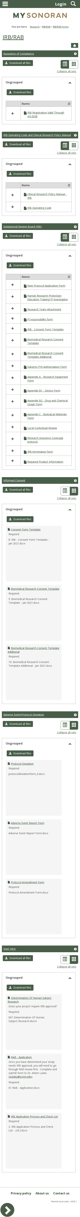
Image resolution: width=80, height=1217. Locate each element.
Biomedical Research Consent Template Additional (45, 355)
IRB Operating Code (39, 208)
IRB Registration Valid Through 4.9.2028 (45, 114)
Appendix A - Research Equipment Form (47, 378)
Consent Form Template (26, 529)
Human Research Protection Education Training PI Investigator (47, 297)
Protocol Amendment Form (27, 882)
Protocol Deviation (22, 763)
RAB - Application (21, 1057)
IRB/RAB (46, 26)
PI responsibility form (40, 319)
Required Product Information (45, 461)
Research (35, 26)
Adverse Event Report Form (27, 823)
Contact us (61, 1193)
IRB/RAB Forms (60, 26)
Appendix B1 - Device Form (43, 390)
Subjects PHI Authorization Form (47, 367)
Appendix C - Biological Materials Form (47, 416)
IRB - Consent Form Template (45, 329)
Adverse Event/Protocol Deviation (23, 714)
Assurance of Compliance (18, 53)
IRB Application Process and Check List (34, 1116)
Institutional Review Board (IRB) (22, 226)
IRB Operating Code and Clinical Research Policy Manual (37, 135)
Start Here (9, 949)
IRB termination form (40, 451)
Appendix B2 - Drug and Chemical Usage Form (47, 402)
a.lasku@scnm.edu (20, 1076)
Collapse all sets (66, 71)
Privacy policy (21, 1193)
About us (42, 1193)
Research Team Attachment (44, 309)
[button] (18, 63)
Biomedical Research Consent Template (45, 341)
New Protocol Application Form (46, 285)
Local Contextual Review (42, 428)
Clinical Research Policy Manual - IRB (47, 196)
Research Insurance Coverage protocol (45, 439)
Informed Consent (14, 480)
